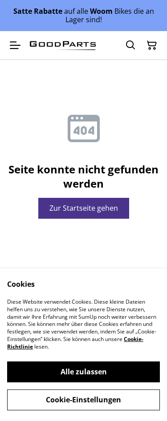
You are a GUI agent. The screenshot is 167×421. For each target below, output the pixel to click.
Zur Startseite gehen (83, 208)
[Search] (130, 45)
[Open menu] (15, 45)
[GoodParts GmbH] (62, 45)
